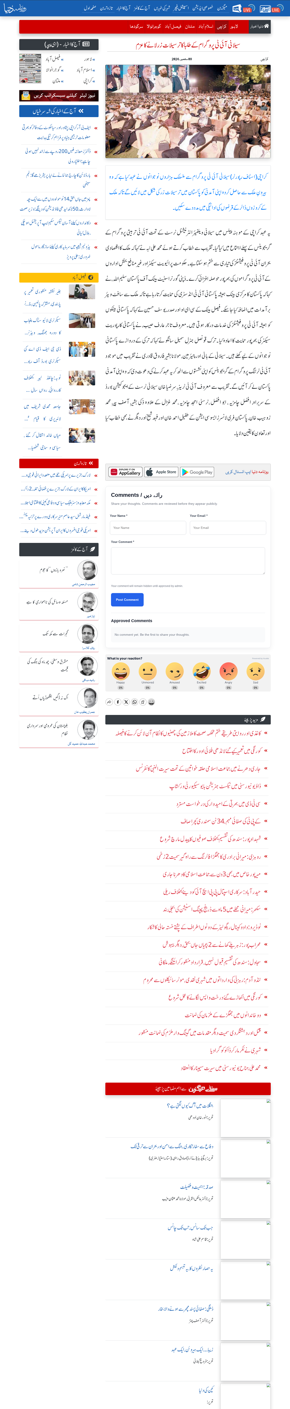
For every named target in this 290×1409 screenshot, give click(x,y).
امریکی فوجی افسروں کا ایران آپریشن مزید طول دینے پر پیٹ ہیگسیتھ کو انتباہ (56, 531)
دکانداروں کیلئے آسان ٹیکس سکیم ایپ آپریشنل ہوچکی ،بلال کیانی (56, 228)
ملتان (190, 26)
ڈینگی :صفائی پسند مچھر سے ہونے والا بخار (185, 1309)
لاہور (234, 26)
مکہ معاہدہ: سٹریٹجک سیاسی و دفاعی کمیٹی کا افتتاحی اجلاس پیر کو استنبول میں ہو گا (55, 504)
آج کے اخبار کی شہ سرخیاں (54, 111)
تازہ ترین (106, 8)
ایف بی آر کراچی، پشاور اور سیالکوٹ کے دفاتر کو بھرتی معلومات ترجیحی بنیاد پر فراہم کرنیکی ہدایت (56, 132)
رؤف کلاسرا (88, 648)
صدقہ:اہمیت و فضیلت (196, 1187)
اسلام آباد (205, 26)
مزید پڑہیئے (251, 719)
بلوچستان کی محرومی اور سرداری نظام (47, 730)
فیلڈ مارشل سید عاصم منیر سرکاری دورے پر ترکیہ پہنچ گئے (57, 518)
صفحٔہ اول (91, 8)
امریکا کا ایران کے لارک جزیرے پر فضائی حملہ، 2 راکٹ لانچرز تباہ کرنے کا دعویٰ (55, 490)
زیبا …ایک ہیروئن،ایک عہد (192, 1350)
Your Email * (199, 515)
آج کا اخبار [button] (123, 8)
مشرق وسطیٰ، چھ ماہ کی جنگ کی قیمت (47, 666)
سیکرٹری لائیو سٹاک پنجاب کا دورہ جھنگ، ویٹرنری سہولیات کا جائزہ (42, 333)
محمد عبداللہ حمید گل (81, 743)
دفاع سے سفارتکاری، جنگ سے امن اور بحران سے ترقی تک (171, 1146)
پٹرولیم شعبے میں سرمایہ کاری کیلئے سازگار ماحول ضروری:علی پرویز (61, 251)
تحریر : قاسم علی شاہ (202, 1239)
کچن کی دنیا (206, 1390)
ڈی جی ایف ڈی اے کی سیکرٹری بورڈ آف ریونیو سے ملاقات (42, 361)
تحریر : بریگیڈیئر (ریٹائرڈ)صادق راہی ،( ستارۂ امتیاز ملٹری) (181, 1158)
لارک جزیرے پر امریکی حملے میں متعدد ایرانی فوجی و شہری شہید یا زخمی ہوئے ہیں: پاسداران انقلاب (58, 476)
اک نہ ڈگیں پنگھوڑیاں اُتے (50, 698)
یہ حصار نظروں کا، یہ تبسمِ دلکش (191, 1268)
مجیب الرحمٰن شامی (83, 584)
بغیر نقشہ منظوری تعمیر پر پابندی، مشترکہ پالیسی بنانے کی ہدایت (42, 304)
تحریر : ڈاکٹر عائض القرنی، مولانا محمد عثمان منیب (187, 1198)
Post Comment (127, 599)
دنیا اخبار (257, 27)
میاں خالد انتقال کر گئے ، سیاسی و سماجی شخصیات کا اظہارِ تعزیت (42, 447)
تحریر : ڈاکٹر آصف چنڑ (201, 1320)
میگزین (222, 8)
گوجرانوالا (154, 26)
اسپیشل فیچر (181, 8)
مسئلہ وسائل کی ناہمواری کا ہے (47, 602)
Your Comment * (122, 542)
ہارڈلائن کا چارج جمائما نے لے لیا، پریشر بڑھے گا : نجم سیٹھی (58, 180)
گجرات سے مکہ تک (55, 634)
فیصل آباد (173, 26)
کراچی (221, 26)
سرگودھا (136, 26)
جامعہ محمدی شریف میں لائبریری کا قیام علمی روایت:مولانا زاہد (42, 419)
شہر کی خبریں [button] (162, 8)
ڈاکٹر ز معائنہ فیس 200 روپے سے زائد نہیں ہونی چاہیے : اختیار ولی (58, 156)
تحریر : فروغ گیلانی (203, 1361)
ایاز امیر (91, 616)
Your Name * (118, 515)
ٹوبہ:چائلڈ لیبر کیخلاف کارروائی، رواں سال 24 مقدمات (42, 390)
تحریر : (210, 1401)
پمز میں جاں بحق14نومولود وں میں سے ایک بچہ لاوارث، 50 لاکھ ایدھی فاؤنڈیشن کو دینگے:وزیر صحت (55, 204)
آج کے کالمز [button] (142, 8)
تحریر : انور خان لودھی (200, 1117)
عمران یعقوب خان (84, 712)
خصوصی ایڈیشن (202, 8)
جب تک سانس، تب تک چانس (190, 1228)
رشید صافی (88, 680)
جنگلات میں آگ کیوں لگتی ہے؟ (190, 1106)
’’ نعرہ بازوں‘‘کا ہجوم (54, 570)
